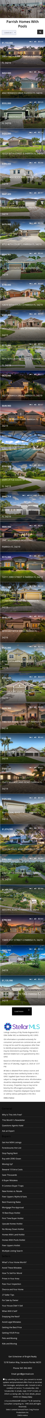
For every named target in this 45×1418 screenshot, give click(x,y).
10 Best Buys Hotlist (11, 1213)
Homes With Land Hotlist (13, 1234)
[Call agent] (3, 5)
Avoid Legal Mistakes (11, 1322)
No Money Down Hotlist (13, 1229)
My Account (32, 5)
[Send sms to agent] (8, 5)
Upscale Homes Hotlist (12, 1223)
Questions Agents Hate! (12, 1125)
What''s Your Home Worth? (14, 1262)
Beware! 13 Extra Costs (12, 1169)
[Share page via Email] (20, 5)
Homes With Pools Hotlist (13, 1240)
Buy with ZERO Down (11, 1158)
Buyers (6, 1136)
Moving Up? (7, 1164)
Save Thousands (9, 1175)
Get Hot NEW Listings (11, 1142)
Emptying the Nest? (11, 1316)
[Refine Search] (40, 32)
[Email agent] (14, 5)
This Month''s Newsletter (13, 1120)
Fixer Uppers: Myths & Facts (14, 1196)
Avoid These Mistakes (12, 1267)
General (7, 1108)
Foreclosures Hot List (11, 1147)
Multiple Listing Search (12, 1251)
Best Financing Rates (11, 1202)
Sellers (6, 1256)
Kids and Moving (9, 1343)
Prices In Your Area (10, 1278)
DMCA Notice (9, 1098)
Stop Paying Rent (10, 1153)
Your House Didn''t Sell (12, 1305)
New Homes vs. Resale (12, 1191)
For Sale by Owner (10, 1300)
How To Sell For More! (12, 1273)
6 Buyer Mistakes (10, 1180)
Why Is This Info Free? (12, 1114)
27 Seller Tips (8, 1295)
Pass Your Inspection (11, 1284)
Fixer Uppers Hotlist (11, 1245)
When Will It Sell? (9, 1311)
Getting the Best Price (12, 1327)
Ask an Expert (8, 1131)
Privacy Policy (27, 1397)
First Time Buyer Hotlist (12, 1218)
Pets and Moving (9, 1338)
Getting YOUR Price (10, 1332)
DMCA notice (22, 1415)
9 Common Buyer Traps (13, 1185)
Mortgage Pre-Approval (13, 1207)
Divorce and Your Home (12, 1289)
